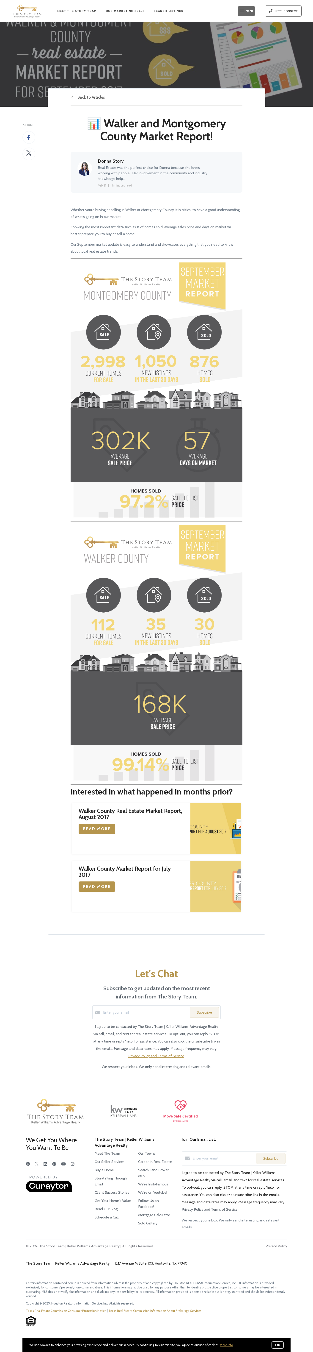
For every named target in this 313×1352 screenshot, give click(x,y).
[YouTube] (63, 1164)
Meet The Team (107, 1153)
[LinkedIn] (45, 1164)
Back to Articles (91, 97)
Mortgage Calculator (154, 1215)
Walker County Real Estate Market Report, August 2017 (130, 813)
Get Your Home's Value (113, 1201)
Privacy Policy (276, 1246)
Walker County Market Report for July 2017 (125, 871)
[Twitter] (36, 1164)
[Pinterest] (54, 1164)
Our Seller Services (109, 1162)
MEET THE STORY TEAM (76, 10)
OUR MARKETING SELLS (125, 10)
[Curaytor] (49, 1191)
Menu (249, 11)
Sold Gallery (147, 1223)
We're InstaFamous (153, 1184)
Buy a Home (104, 1170)
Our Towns (146, 1153)
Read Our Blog (106, 1209)
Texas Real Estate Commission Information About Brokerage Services (154, 1311)
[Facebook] (28, 1164)
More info (226, 1345)
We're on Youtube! (152, 1192)
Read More (97, 828)
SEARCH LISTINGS (169, 10)
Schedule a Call (107, 1217)
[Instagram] (72, 1164)
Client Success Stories (112, 1192)
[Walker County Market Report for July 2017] (215, 886)
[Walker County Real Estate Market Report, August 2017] (215, 828)
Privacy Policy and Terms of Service (156, 1056)
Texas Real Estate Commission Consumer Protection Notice (66, 1311)
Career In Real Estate (155, 1162)
